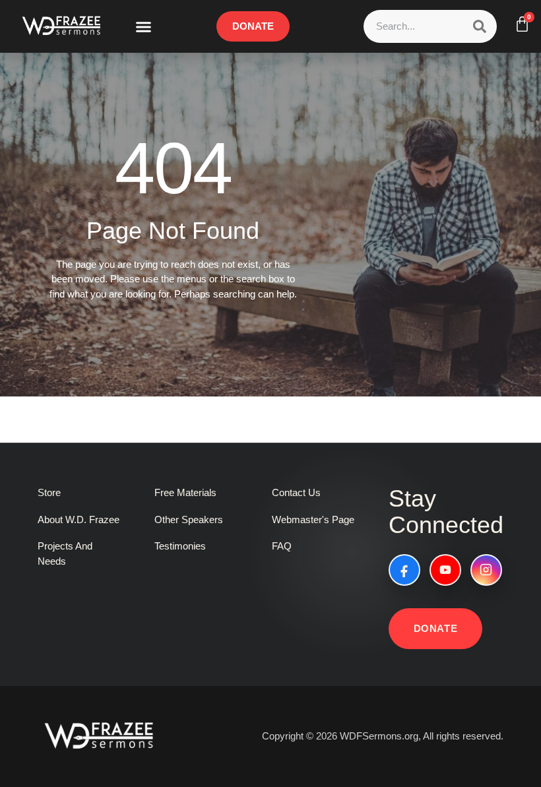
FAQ (282, 545)
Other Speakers (188, 519)
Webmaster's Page (313, 519)
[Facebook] (404, 570)
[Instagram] (486, 570)
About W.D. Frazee (78, 519)
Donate (436, 628)
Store (49, 492)
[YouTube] (445, 570)
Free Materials (185, 492)
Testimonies (180, 545)
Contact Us (296, 492)
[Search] (479, 26)
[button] (143, 26)
